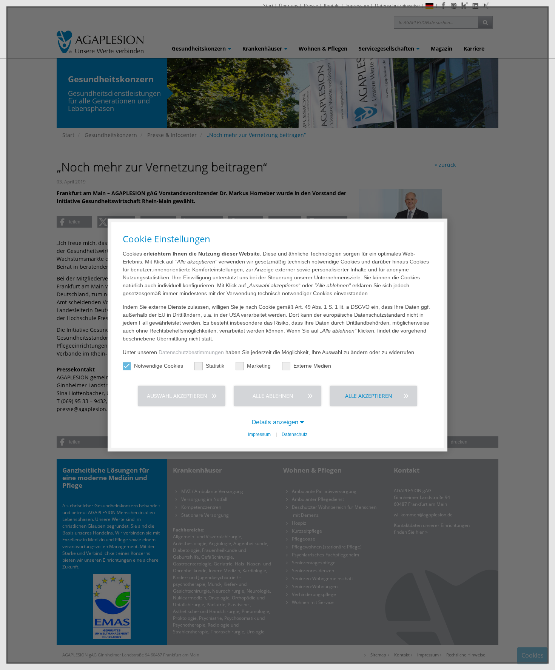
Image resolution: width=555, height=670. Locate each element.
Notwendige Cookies (158, 366)
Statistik (215, 366)
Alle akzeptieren (368, 395)
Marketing (259, 366)
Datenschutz (294, 434)
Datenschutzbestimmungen (191, 352)
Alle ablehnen (273, 395)
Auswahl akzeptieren (177, 395)
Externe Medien (312, 366)
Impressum (259, 434)
